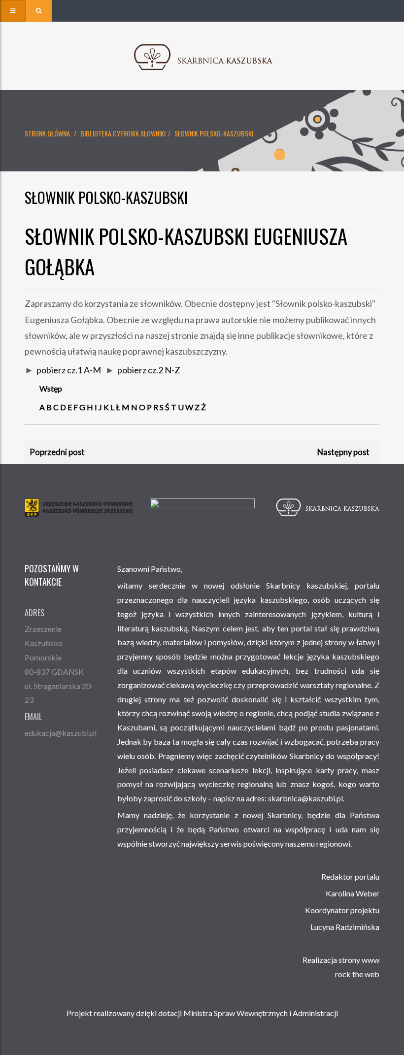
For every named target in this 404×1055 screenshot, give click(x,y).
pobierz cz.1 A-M (68, 369)
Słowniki (153, 133)
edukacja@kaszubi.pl (61, 732)
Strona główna (47, 133)
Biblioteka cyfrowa (109, 133)
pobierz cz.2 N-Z (148, 369)
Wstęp (50, 388)
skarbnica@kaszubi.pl (305, 798)
